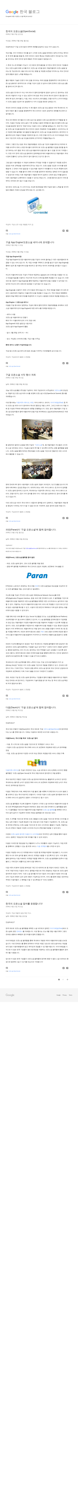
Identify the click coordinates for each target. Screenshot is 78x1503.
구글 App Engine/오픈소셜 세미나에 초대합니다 (30, 242)
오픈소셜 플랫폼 (49, 810)
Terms (70, 995)
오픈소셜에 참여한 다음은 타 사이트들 (25, 834)
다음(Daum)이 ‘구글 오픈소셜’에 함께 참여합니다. (31, 707)
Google (59, 995)
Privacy (65, 995)
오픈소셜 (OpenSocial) (14, 234)
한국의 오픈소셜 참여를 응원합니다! (24, 903)
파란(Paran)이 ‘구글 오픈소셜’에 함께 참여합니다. (31, 529)
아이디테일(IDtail (56, 928)
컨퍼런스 (19, 931)
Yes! (42, 632)
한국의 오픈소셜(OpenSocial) (20, 31)
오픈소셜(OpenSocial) (51, 729)
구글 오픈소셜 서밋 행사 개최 (21, 374)
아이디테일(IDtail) (56, 402)
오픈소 (27, 548)
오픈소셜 (58, 390)
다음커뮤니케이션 (22, 402)
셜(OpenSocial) (33, 548)
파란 (31, 402)
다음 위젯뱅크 (42, 846)
